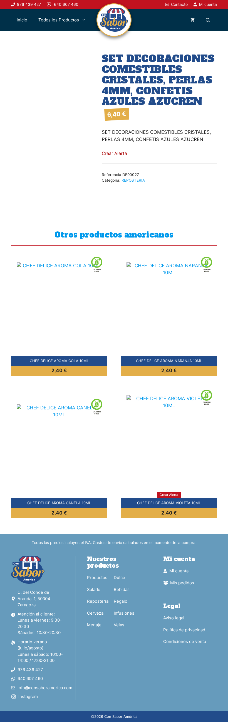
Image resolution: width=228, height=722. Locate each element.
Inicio (22, 20)
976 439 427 (30, 669)
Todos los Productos (58, 20)
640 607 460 (30, 678)
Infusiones (124, 613)
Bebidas (122, 589)
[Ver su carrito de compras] (192, 20)
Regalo (120, 601)
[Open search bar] (208, 20)
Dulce (119, 577)
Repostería (97, 601)
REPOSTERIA (133, 180)
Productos (97, 577)
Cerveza (95, 613)
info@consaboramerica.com (45, 687)
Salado (93, 589)
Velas (119, 624)
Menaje (94, 624)
